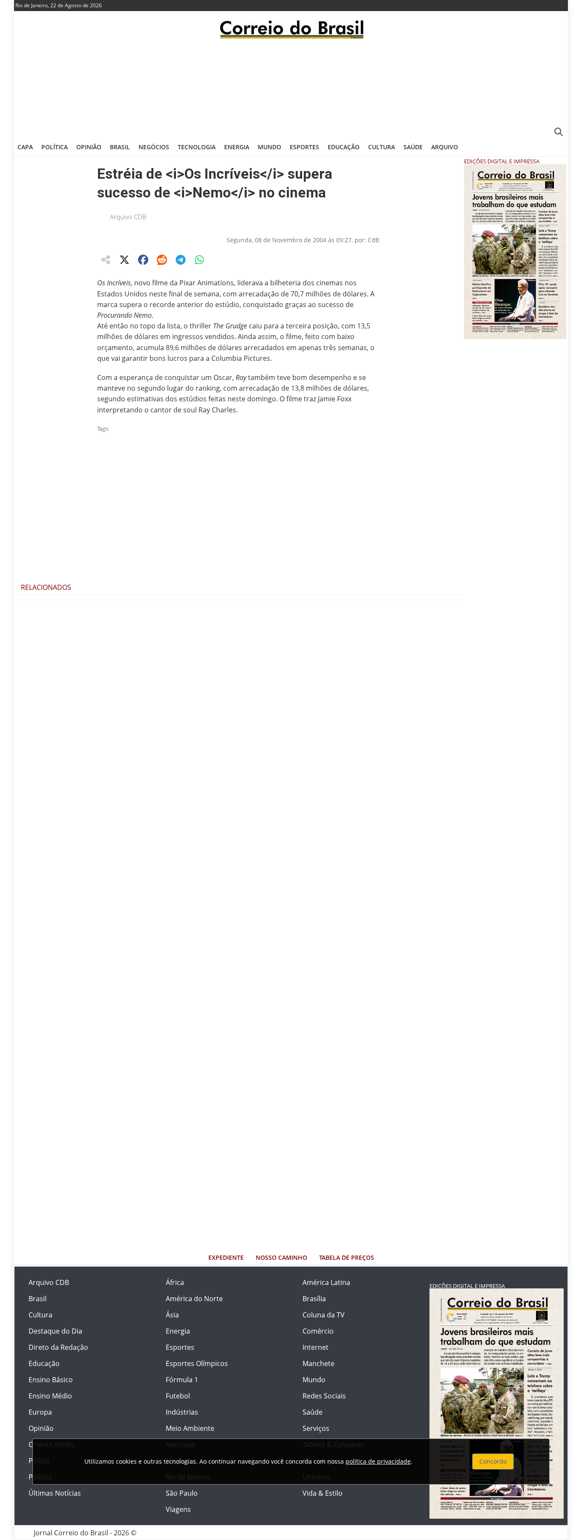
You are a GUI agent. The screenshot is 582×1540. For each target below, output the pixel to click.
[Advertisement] (291, 87)
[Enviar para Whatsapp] (199, 260)
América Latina (326, 1282)
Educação (344, 147)
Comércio (318, 1331)
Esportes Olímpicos (197, 1363)
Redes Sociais (324, 1396)
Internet (315, 1347)
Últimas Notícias (55, 1493)
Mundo (269, 147)
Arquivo (444, 147)
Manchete (318, 1363)
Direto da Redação (58, 1347)
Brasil (120, 147)
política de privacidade (378, 1461)
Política (54, 147)
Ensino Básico (51, 1379)
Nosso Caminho (281, 1257)
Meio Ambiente (190, 1428)
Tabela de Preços (346, 1257)
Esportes (304, 147)
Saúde (413, 147)
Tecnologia (197, 147)
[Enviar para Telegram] (181, 260)
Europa (40, 1412)
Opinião (88, 147)
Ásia (172, 1315)
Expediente (226, 1257)
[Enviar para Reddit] (162, 260)
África (175, 1282)
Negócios (153, 147)
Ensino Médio (50, 1396)
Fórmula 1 (182, 1379)
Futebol (178, 1396)
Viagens (178, 1509)
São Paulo (182, 1493)
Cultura (381, 147)
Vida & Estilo (323, 1493)
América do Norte (194, 1298)
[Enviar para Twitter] (124, 260)
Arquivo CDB (128, 216)
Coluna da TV (324, 1315)
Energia (236, 147)
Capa (25, 147)
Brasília (314, 1298)
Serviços (316, 1428)
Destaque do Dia (55, 1331)
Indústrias (182, 1412)
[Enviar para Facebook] (143, 260)
